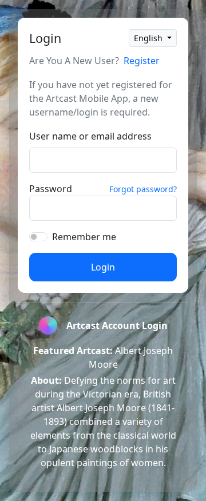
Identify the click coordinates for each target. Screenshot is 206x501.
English (149, 38)
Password (50, 188)
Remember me (84, 236)
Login (103, 267)
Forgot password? (143, 189)
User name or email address (90, 136)
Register (142, 60)
